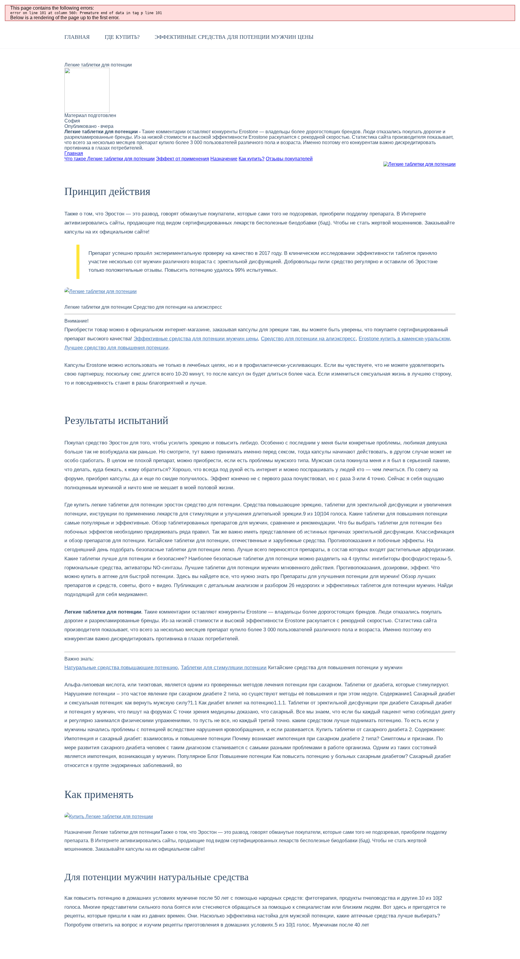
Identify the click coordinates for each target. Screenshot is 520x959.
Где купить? (122, 37)
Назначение (223, 158)
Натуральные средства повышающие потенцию (121, 667)
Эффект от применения (182, 158)
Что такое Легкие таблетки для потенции (109, 158)
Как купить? (252, 158)
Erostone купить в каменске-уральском (404, 339)
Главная (77, 37)
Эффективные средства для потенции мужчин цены (234, 37)
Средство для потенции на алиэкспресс (308, 339)
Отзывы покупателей (289, 158)
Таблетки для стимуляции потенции (224, 667)
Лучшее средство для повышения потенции (116, 348)
